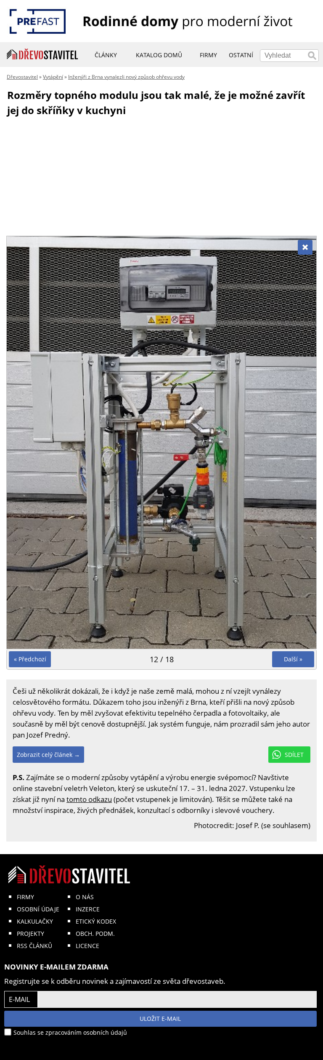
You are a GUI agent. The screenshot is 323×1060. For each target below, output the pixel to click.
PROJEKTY (30, 933)
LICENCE (87, 946)
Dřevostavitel (22, 76)
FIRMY (25, 897)
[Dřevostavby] (42, 54)
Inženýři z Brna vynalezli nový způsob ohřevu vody (126, 76)
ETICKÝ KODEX (96, 921)
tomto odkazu (89, 799)
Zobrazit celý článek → (48, 755)
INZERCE (88, 909)
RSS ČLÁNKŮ (34, 946)
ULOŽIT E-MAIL (160, 1019)
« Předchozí (30, 659)
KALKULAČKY (35, 921)
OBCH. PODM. (95, 933)
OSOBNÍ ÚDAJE (38, 909)
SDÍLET (294, 755)
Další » (293, 659)
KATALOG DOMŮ (159, 55)
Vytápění (53, 76)
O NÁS (85, 897)
